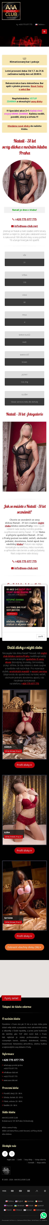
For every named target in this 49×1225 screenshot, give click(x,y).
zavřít (40, 636)
